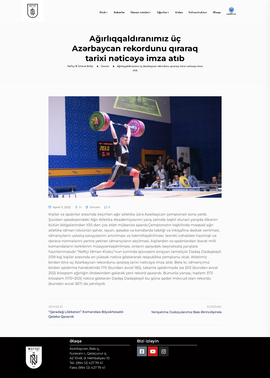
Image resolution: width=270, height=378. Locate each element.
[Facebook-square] (142, 351)
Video (179, 12)
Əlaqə (217, 12)
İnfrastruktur (198, 12)
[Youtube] (153, 351)
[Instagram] (164, 351)
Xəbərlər (119, 12)
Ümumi (95, 207)
